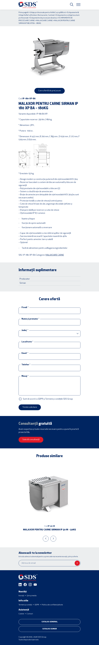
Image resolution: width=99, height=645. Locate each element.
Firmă (25, 308)
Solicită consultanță (30, 440)
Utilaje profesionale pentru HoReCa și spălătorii (48, 12)
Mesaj (25, 376)
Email (25, 353)
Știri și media (31, 596)
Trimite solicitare (29, 407)
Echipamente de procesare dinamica (43, 18)
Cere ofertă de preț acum (49, 91)
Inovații (21, 596)
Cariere (21, 614)
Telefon (26, 365)
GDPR (37, 605)
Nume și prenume (30, 319)
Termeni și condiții (25, 605)
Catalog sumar (49, 629)
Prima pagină (23, 12)
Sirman (23, 283)
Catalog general (50, 622)
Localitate (27, 342)
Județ (25, 330)
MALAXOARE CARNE (44, 21)
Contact (30, 614)
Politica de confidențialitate (52, 605)
